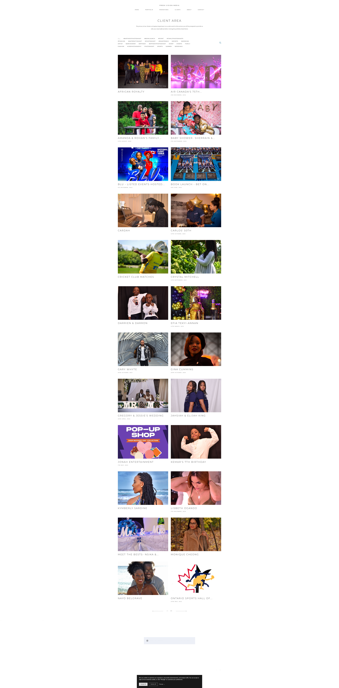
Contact (201, 9)
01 (167, 610)
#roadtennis (164, 41)
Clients (178, 9)
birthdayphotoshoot (157, 43)
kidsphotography (134, 46)
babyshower (131, 43)
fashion (121, 46)
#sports (175, 41)
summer (169, 46)
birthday (142, 43)
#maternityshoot (135, 41)
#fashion (121, 41)
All (119, 38)
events (179, 43)
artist (120, 43)
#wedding (185, 41)
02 (171, 610)
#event (161, 38)
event (171, 43)
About (189, 9)
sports (160, 46)
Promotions (164, 9)
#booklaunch (149, 38)
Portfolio (149, 9)
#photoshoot (150, 41)
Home (137, 9)
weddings (179, 46)
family (187, 43)
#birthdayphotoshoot (132, 38)
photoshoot (149, 46)
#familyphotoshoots (175, 38)
